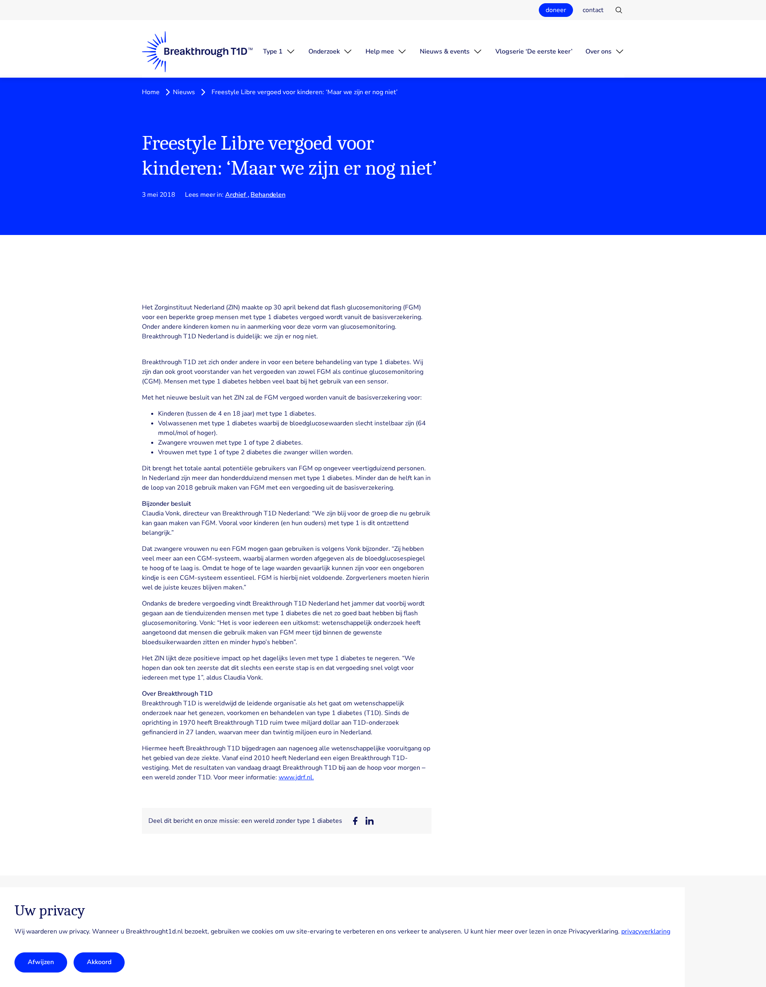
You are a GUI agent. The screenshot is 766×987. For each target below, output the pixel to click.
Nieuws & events (445, 51)
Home (151, 92)
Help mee (380, 51)
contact (593, 10)
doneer (556, 10)
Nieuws (184, 92)
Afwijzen (41, 962)
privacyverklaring (645, 931)
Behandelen (268, 194)
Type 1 (273, 51)
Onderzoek (324, 51)
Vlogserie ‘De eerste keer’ (534, 51)
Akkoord (99, 962)
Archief (236, 194)
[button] (355, 820)
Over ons (598, 51)
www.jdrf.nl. (296, 777)
